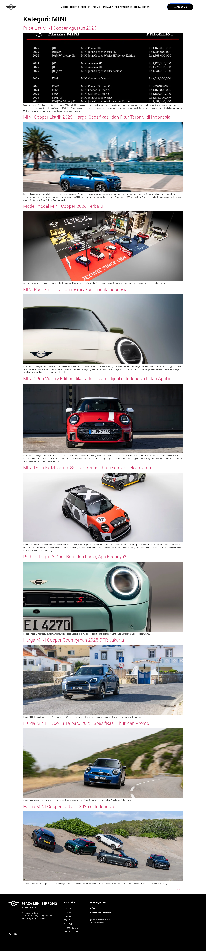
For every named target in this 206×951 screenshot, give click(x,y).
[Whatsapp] (9, 934)
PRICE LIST (86, 7)
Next (179, 889)
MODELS (64, 7)
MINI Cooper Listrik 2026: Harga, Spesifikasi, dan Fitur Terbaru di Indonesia (96, 117)
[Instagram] (16, 934)
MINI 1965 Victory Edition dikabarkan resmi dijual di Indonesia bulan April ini (98, 378)
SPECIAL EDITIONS (142, 7)
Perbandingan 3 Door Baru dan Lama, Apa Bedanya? (74, 556)
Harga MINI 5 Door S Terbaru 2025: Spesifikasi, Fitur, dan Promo (86, 723)
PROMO (96, 7)
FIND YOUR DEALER (123, 7)
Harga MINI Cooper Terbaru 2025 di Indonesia (68, 806)
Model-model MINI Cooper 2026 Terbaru (63, 206)
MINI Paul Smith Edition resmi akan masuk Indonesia (75, 289)
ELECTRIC (74, 7)
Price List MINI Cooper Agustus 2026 (59, 28)
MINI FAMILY (107, 7)
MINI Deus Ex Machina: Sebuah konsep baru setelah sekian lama (87, 467)
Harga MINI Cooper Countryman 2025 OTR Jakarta (73, 640)
